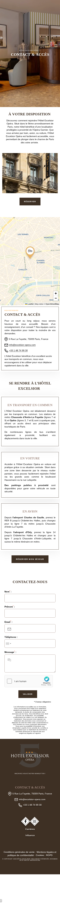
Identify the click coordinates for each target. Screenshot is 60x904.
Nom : (8, 591)
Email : (8, 621)
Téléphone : (11, 637)
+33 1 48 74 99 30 (32, 805)
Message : (10, 652)
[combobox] (8, 643)
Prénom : (9, 606)
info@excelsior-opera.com (32, 799)
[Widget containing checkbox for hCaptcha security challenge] (28, 681)
